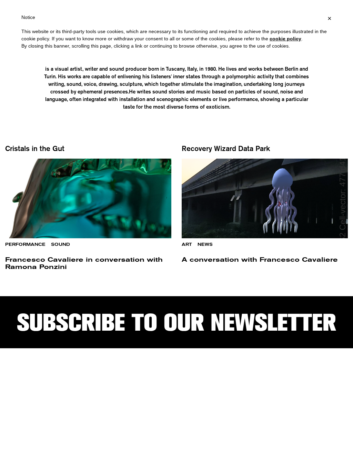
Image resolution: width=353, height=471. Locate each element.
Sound (60, 244)
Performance (25, 244)
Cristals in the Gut (34, 148)
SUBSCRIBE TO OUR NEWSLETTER (176, 322)
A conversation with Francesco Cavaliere (260, 259)
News (205, 244)
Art (187, 244)
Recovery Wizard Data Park (226, 148)
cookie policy (285, 38)
